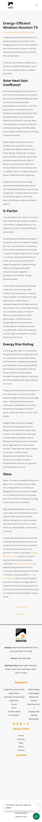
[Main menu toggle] (37, 5)
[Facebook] (14, 724)
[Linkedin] (18, 724)
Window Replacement (14, 32)
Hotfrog (34, 715)
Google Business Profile (14, 689)
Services (21, 739)
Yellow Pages (34, 689)
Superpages (33, 693)
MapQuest (33, 697)
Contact (21, 750)
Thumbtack (14, 715)
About (21, 746)
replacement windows (22, 563)
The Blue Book (14, 711)
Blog (21, 743)
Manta (34, 700)
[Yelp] (24, 724)
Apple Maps (14, 693)
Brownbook (34, 719)
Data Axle (14, 700)
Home (21, 735)
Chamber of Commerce (14, 697)
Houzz (14, 704)
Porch (14, 708)
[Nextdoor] (28, 724)
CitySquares (33, 711)
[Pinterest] (21, 724)
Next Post (21, 614)
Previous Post (21, 607)
